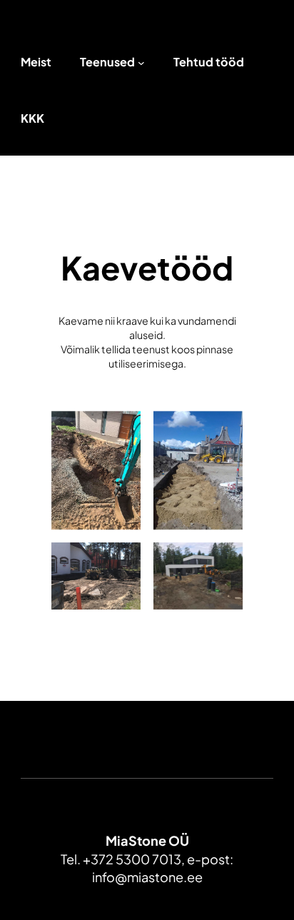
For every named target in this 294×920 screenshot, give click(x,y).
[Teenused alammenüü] (141, 62)
